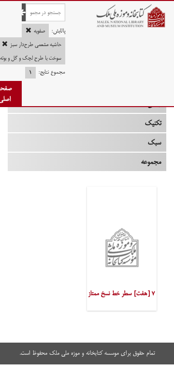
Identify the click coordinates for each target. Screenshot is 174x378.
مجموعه (151, 162)
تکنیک (153, 123)
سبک (154, 142)
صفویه (39, 31)
